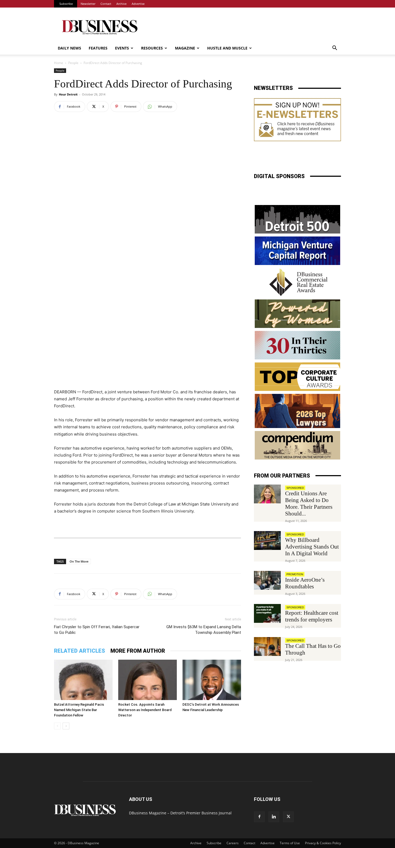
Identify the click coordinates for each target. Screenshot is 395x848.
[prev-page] (57, 726)
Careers (233, 843)
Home (58, 63)
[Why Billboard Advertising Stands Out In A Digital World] (267, 540)
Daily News (69, 48)
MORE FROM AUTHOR (137, 651)
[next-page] (66, 726)
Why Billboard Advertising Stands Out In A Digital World (312, 547)
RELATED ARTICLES (79, 651)
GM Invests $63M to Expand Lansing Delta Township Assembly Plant (203, 629)
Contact (105, 4)
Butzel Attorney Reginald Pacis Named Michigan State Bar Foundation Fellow (79, 709)
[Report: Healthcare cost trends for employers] (267, 613)
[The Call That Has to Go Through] (267, 646)
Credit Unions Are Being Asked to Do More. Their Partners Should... (308, 503)
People (73, 63)
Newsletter (88, 4)
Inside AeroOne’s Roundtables (305, 583)
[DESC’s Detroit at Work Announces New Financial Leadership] (211, 680)
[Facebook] (259, 816)
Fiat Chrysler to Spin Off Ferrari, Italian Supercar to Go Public (96, 629)
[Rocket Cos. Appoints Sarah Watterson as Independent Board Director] (147, 680)
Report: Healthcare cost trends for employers (311, 616)
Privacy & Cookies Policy (323, 843)
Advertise (138, 4)
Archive (121, 4)
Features (98, 48)
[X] (288, 816)
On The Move (79, 561)
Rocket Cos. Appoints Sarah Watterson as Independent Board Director (145, 709)
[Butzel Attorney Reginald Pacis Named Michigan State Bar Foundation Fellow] (83, 680)
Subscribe (66, 4)
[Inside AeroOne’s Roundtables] (267, 580)
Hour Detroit (68, 94)
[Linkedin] (273, 816)
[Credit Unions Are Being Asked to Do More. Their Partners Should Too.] (267, 494)
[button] (334, 48)
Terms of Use (290, 843)
